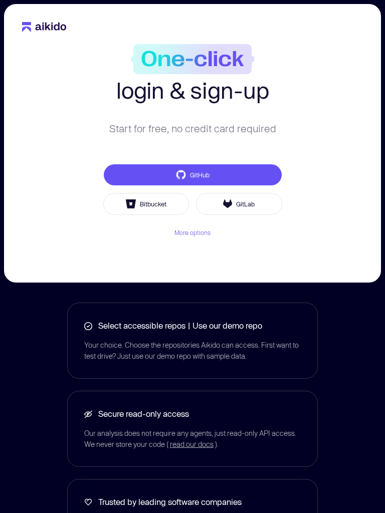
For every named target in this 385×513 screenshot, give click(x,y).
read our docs (192, 444)
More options (192, 232)
